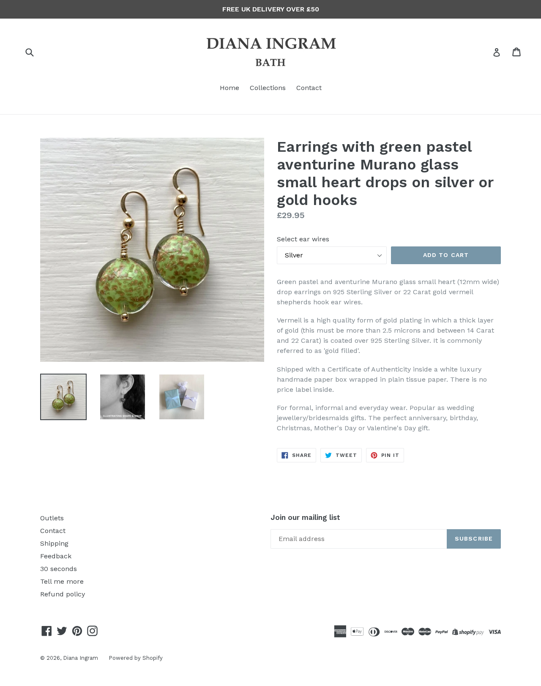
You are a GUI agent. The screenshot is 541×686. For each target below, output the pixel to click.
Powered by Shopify (136, 658)
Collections (268, 88)
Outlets (52, 518)
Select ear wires (303, 239)
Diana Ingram (80, 658)
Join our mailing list (305, 517)
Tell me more (62, 581)
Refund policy (62, 594)
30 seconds (58, 569)
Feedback (55, 556)
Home (229, 88)
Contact (309, 88)
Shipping (54, 543)
